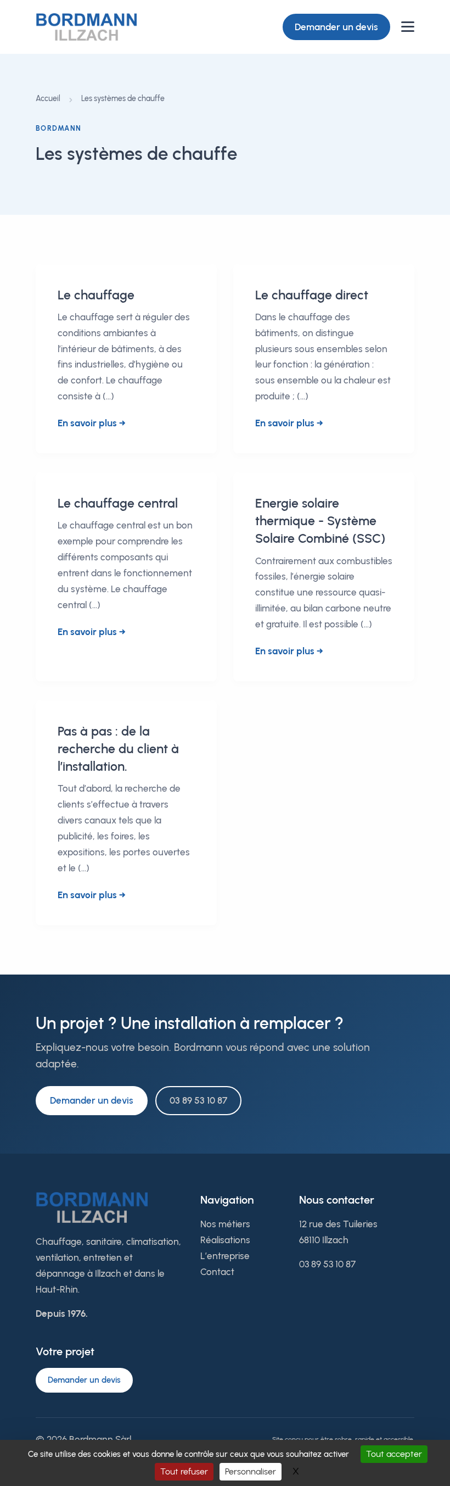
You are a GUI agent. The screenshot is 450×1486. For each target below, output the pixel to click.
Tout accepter (394, 1454)
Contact (217, 1271)
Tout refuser (184, 1471)
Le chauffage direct (311, 295)
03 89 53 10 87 (198, 1100)
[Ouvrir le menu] (407, 26)
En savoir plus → (92, 423)
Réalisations (225, 1239)
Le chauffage (96, 295)
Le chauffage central (118, 503)
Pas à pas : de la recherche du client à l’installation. (118, 748)
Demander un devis (336, 26)
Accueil (48, 98)
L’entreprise (225, 1255)
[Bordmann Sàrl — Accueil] (86, 26)
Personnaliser (250, 1471)
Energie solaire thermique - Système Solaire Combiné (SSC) (320, 521)
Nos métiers (225, 1223)
